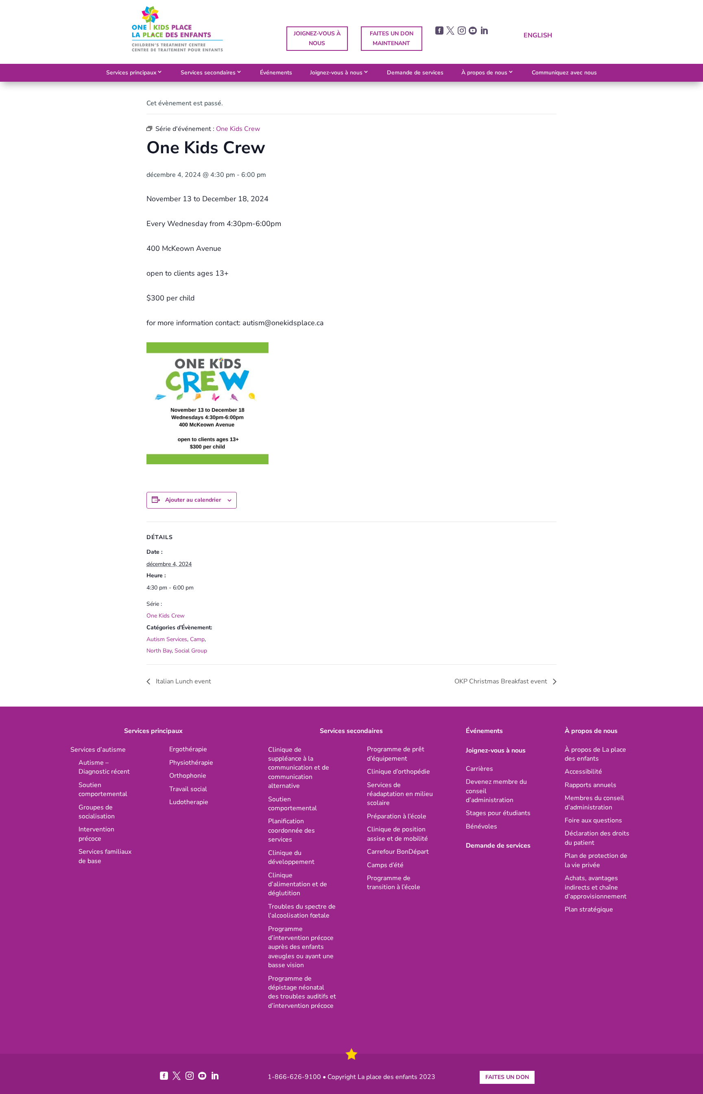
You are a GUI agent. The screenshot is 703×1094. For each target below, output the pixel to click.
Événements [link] (276, 72)
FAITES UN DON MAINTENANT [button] (391, 38)
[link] (177, 49)
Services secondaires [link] (208, 72)
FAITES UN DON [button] (507, 1077)
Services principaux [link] (131, 72)
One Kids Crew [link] (165, 616)
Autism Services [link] (166, 639)
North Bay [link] (159, 651)
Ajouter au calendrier (193, 500)
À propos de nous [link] (484, 72)
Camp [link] (197, 639)
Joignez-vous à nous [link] (336, 72)
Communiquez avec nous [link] (564, 72)
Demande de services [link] (415, 72)
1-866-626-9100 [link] (294, 1076)
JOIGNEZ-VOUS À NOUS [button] (317, 38)
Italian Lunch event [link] (182, 681)
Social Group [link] (191, 651)
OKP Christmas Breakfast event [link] (501, 681)
